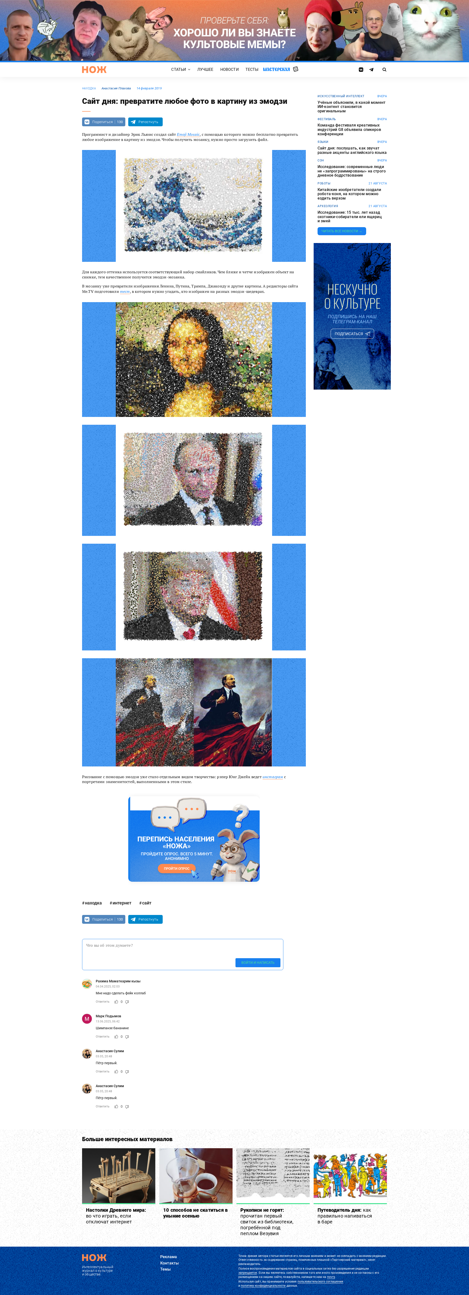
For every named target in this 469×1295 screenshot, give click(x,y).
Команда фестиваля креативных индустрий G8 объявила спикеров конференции (349, 129)
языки (323, 142)
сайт (146, 902)
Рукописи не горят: (266, 1221)
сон (321, 160)
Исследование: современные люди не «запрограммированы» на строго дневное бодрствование (352, 171)
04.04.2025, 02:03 (108, 986)
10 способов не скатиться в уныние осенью (195, 1213)
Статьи (178, 69)
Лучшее (205, 69)
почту (331, 1277)
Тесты (252, 69)
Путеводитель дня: (345, 1216)
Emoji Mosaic (188, 134)
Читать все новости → (341, 231)
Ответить (102, 1001)
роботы (324, 183)
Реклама (168, 1256)
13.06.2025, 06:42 (108, 1021)
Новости (229, 69)
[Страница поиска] (384, 69)
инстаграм (273, 776)
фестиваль (327, 119)
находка (89, 88)
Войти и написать (258, 963)
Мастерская (276, 69)
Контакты (169, 1263)
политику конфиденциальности (263, 1285)
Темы (165, 1269)
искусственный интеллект (341, 96)
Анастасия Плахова (116, 88)
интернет (122, 902)
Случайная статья (296, 69)
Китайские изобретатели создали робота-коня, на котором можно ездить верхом (349, 194)
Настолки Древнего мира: (116, 1216)
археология (328, 206)
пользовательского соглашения (320, 1281)
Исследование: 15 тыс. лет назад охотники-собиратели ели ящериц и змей (350, 216)
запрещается (247, 1272)
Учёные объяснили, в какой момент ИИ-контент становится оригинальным (351, 106)
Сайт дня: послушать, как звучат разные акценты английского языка (352, 150)
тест (125, 291)
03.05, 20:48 (104, 1056)
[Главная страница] (94, 69)
